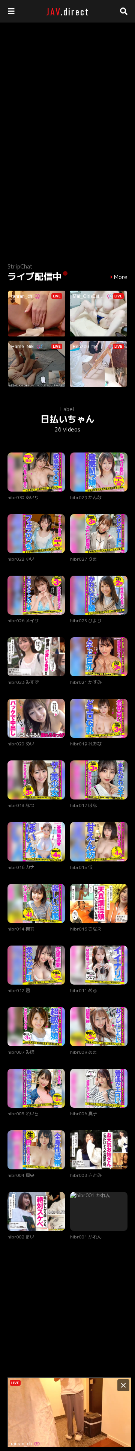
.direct (67, 11)
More (121, 277)
